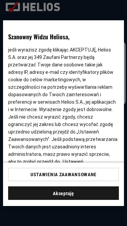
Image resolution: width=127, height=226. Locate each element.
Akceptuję (63, 193)
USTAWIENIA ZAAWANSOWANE (63, 174)
